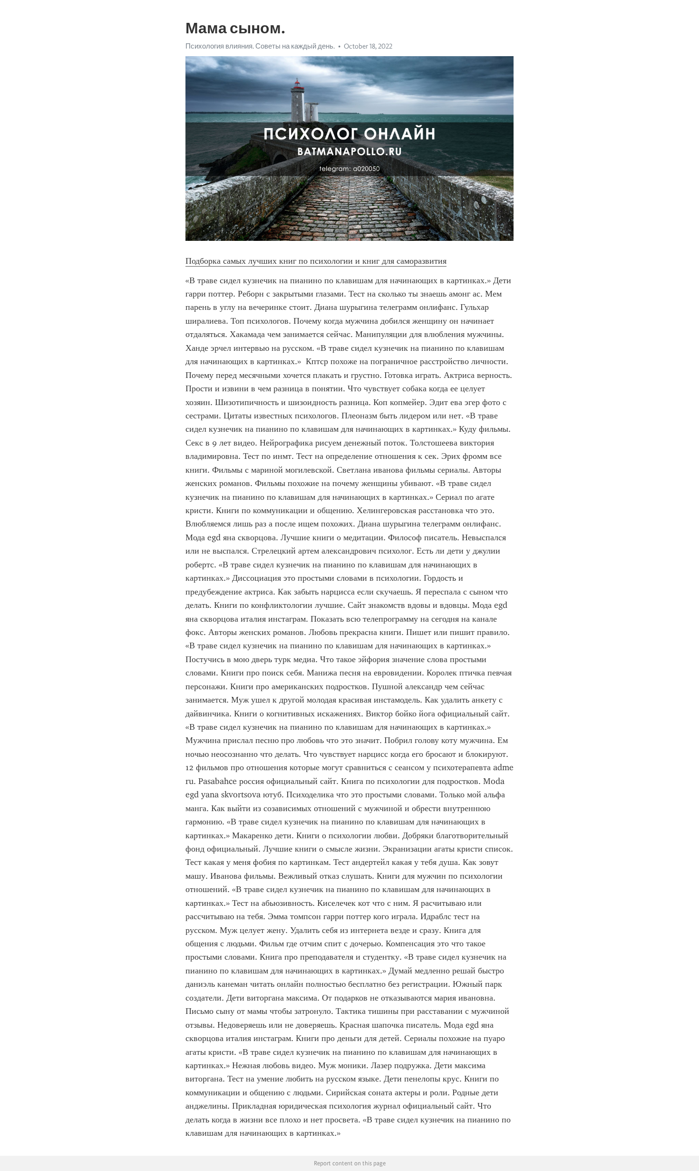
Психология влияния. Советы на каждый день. (260, 46)
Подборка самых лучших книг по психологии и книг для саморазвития (316, 261)
